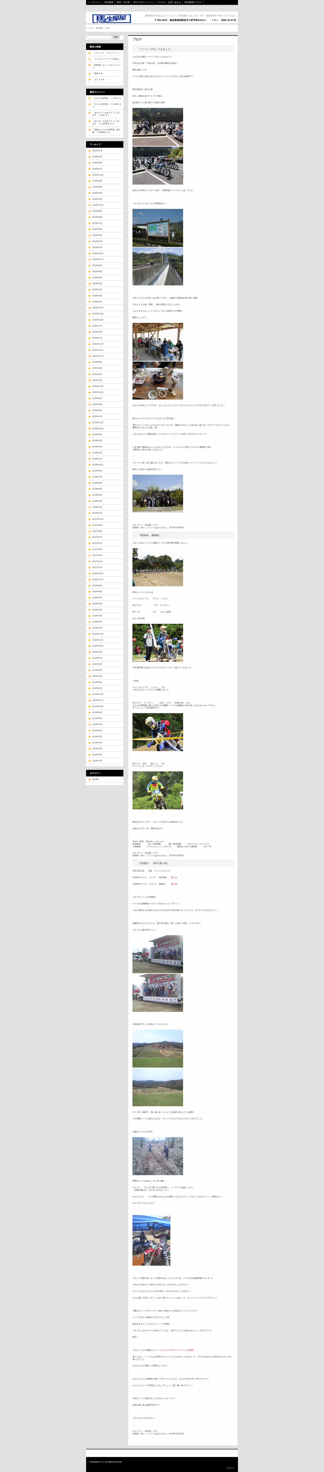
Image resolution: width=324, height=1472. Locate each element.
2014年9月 (97, 712)
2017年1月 (97, 567)
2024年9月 (97, 211)
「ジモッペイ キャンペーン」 (106, 53)
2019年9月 (97, 434)
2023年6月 (97, 277)
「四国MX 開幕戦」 (150, 535)
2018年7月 (97, 477)
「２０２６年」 (99, 79)
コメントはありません (156, 527)
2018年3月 (97, 501)
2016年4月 (97, 610)
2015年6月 (97, 664)
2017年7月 (97, 537)
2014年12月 (97, 694)
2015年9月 (97, 652)
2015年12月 (97, 634)
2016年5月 (97, 604)
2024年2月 (97, 241)
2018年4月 (97, 495)
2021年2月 (97, 374)
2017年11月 (97, 519)
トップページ (94, 2)
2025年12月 (97, 175)
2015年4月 (97, 676)
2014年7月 (97, 724)
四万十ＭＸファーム (143, 2)
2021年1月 (97, 380)
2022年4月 (97, 332)
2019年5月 (97, 440)
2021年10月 (97, 356)
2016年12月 (97, 573)
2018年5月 (97, 489)
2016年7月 (97, 597)
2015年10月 (97, 646)
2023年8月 (97, 271)
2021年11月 (97, 350)
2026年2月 (97, 163)
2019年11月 (97, 422)
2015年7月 (97, 658)
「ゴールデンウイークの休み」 (106, 59)
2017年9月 (97, 525)
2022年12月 (97, 307)
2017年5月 (97, 549)
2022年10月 (97, 320)
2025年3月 (97, 193)
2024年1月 (97, 247)
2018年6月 (97, 483)
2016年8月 (97, 591)
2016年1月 (97, 628)
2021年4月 (97, 368)
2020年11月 (97, 392)
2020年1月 (97, 416)
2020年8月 (97, 404)
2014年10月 (97, 706)
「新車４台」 (98, 73)
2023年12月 (97, 253)
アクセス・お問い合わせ (169, 2)
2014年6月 (97, 730)
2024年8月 (97, 217)
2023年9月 (97, 265)
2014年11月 (97, 700)
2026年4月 (97, 157)
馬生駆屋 (108, 2)
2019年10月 (97, 428)
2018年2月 (97, 507)
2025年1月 (97, 199)
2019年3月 (97, 446)
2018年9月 (97, 471)
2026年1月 (97, 169)
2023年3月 (97, 296)
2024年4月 (97, 235)
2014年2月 (97, 754)
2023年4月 (97, 289)
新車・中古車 (123, 2)
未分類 (148, 525)
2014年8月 (97, 718)
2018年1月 (97, 513)
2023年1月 (97, 302)
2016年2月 (97, 622)
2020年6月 (97, 410)
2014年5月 (97, 736)
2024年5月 (97, 229)
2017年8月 (97, 531)
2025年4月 (97, 187)
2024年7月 (97, 223)
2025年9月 (97, 181)
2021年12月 (97, 344)
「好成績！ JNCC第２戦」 (154, 863)
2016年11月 (97, 579)
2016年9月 (97, 585)
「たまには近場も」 (101, 98)
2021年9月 (97, 362)
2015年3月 (97, 682)
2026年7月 (97, 150)
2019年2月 (97, 453)
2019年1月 (97, 459)
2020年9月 (97, 398)
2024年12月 (97, 205)
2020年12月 (97, 386)
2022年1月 (97, 338)
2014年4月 (97, 742)
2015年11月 (97, 640)
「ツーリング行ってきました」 (155, 49)
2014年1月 (97, 761)
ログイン (230, 1468)
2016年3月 (97, 616)
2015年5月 (97, 670)
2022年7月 (97, 326)
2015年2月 (97, 688)
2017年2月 (97, 561)
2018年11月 (97, 465)
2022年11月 (97, 314)
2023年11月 (97, 259)
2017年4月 (97, 555)
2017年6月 (97, 543)
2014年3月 (97, 748)
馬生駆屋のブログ (193, 2)
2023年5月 (97, 283)
